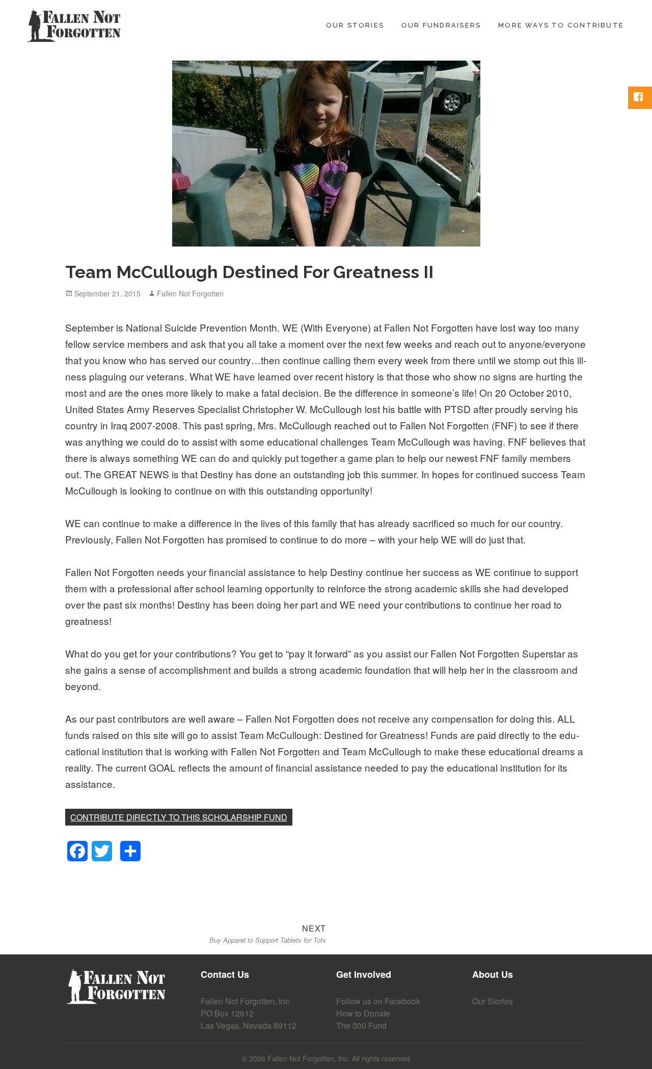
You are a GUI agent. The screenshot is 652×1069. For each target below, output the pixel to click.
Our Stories (355, 25)
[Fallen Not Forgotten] (73, 23)
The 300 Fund (361, 1025)
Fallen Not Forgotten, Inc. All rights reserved (338, 1058)
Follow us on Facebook (378, 1001)
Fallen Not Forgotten (190, 293)
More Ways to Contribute (561, 25)
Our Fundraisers (441, 25)
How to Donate (363, 1013)
